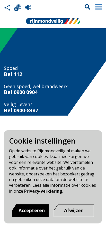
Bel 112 (13, 74)
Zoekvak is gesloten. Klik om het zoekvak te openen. (87, 7)
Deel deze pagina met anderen (7, 7)
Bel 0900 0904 (21, 92)
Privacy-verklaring (43, 191)
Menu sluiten (98, 7)
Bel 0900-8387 (21, 110)
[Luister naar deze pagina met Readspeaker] (28, 7)
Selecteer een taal (17, 7)
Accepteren (32, 210)
